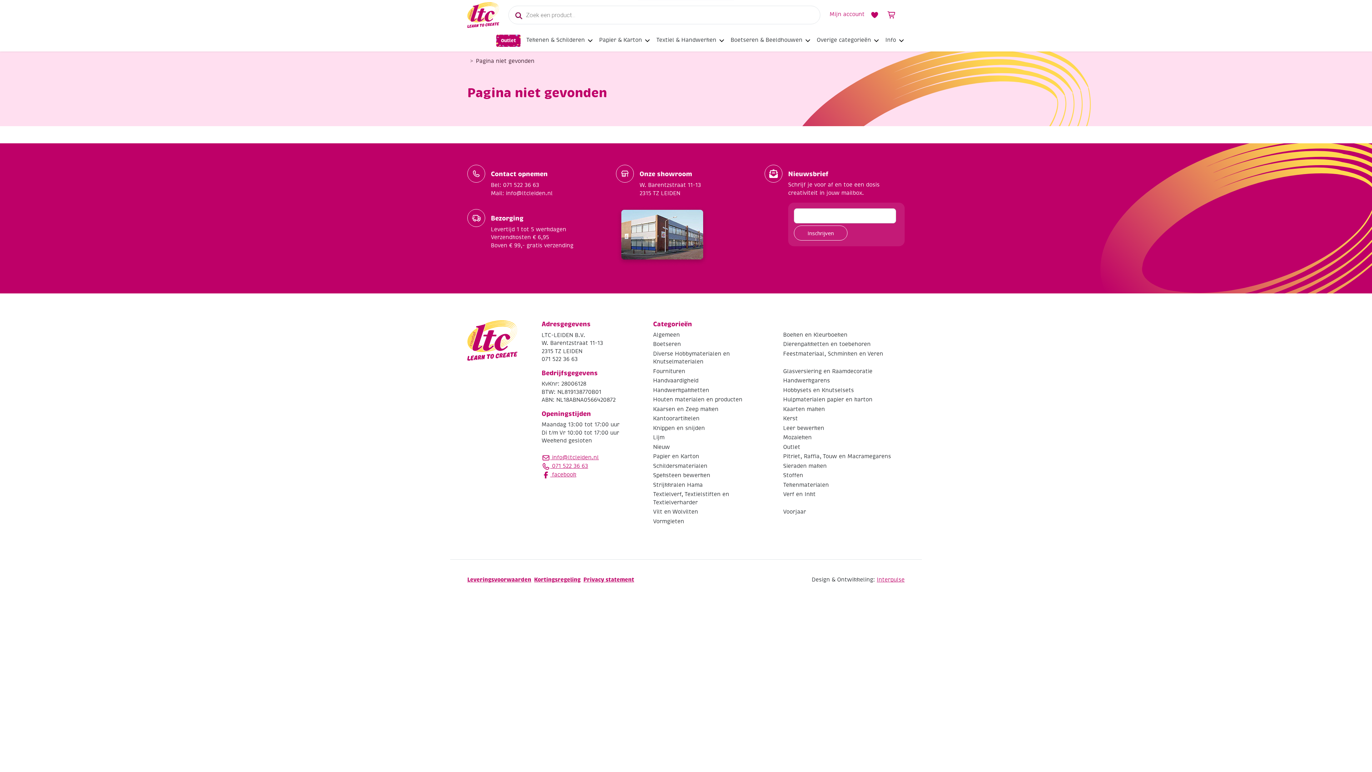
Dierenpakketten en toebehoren (827, 344)
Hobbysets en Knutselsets (818, 390)
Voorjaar (794, 512)
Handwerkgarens (806, 380)
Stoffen (793, 475)
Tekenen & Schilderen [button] (555, 40)
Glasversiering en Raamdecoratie (828, 371)
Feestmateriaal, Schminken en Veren (833, 354)
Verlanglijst (875, 15)
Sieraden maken (805, 466)
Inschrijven (820, 233)
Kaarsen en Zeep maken (686, 409)
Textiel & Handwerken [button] (686, 40)
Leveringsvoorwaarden (499, 579)
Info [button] (890, 40)
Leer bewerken (803, 428)
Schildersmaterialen (680, 466)
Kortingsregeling (557, 579)
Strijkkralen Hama (678, 485)
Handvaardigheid (676, 380)
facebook (563, 474)
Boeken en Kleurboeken (815, 335)
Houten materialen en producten (697, 399)
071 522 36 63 (569, 466)
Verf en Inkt (799, 494)
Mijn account (847, 14)
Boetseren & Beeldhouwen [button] (766, 40)
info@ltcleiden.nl (575, 457)
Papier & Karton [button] (620, 40)
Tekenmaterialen (806, 485)
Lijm (659, 437)
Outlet (508, 41)
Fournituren (669, 371)
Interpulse (891, 579)
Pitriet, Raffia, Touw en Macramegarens (837, 456)
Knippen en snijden (679, 428)
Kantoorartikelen (676, 418)
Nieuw (661, 447)
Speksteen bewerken (681, 475)
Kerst (790, 418)
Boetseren (667, 344)
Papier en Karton (676, 456)
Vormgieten (668, 521)
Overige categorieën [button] (844, 40)
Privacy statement (608, 579)
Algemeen (666, 335)
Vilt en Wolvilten (675, 512)
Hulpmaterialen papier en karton (828, 399)
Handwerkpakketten (681, 390)
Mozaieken (797, 437)
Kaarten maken (804, 409)
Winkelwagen (892, 15)
